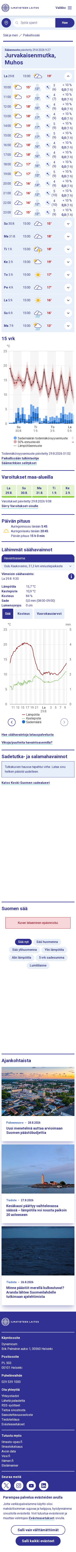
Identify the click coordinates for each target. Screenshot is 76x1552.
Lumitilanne (38, 965)
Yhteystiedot (10, 1396)
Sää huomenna (47, 942)
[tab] (7, 614)
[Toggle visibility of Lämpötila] (31, 714)
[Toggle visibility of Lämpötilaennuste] (28, 446)
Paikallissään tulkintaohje (20, 458)
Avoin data (9, 1451)
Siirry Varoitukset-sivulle (20, 506)
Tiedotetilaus (10, 1419)
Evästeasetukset (13, 1424)
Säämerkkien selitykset (19, 463)
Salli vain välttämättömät (38, 1530)
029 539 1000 (11, 1382)
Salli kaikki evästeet (38, 1541)
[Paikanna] (6, 22)
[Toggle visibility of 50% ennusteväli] (27, 442)
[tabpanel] (38, 673)
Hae (65, 23)
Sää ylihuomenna (24, 950)
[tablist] (38, 614)
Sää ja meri (10, 35)
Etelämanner (10, 1465)
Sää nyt (23, 942)
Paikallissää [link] (31, 35)
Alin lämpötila (21, 957)
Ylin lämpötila (54, 950)
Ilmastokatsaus (12, 1446)
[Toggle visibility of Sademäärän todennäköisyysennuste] (41, 438)
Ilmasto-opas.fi (12, 1442)
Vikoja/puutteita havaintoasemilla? (27, 742)
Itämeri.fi (7, 1461)
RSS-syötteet (11, 1405)
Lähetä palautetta (13, 1401)
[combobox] (36, 23)
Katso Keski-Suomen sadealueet (26, 783)
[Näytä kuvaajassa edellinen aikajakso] (12, 722)
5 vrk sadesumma (51, 957)
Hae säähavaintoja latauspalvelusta (28, 735)
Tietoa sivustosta (13, 1410)
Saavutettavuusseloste (17, 1415)
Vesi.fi (6, 1456)
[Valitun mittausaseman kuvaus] (71, 576)
